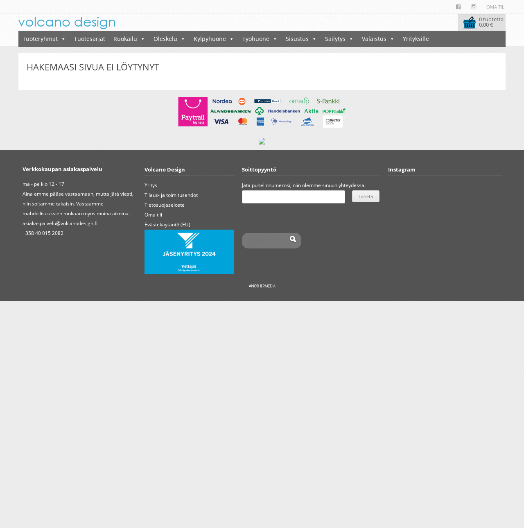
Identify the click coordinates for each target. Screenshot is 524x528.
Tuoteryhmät (40, 39)
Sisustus (297, 39)
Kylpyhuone (210, 39)
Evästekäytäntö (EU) (167, 224)
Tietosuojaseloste (165, 204)
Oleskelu (165, 39)
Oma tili (496, 7)
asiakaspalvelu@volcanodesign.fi (60, 223)
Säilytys (335, 39)
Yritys (151, 185)
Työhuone (255, 39)
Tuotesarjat (89, 39)
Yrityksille (416, 39)
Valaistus (374, 39)
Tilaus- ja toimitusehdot (171, 195)
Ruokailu (125, 39)
